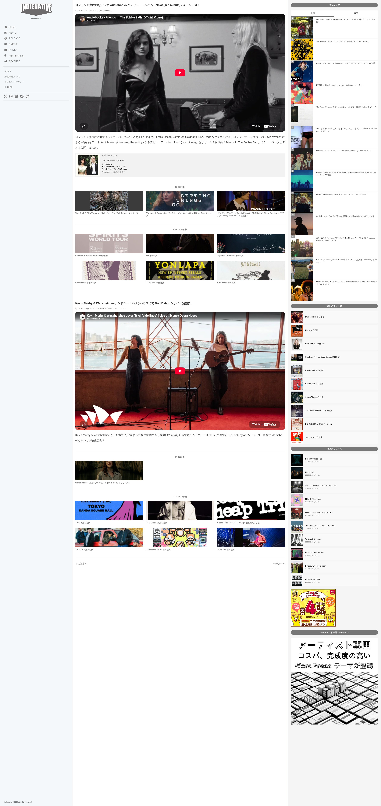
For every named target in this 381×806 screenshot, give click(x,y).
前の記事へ (81, 563)
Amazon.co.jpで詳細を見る (113, 172)
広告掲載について (12, 77)
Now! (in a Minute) (109, 155)
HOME (12, 27)
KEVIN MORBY (108, 309)
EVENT (13, 44)
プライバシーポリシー (14, 82)
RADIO (13, 50)
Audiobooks (107, 11)
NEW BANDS (16, 55)
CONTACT (9, 87)
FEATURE (14, 61)
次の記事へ (279, 563)
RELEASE (14, 38)
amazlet (112, 160)
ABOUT (7, 71)
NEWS (12, 33)
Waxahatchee (120, 309)
